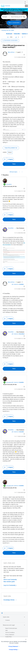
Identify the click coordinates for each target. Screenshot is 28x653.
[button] (4, 159)
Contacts (7, 620)
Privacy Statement (13, 646)
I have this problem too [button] (10, 147)
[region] (14, 645)
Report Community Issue (11, 628)
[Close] (26, 639)
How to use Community (10, 579)
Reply (14, 164)
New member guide (9, 581)
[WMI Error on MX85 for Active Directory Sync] (22, 172)
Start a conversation (14, 22)
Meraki (9, 152)
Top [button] (2, 613)
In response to (18, 284)
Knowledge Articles (9, 600)
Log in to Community (10, 585)
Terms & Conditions (10, 632)
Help (6, 630)
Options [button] (24, 33)
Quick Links (6, 617)
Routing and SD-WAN (8, 30)
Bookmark (9, 33)
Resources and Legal (9, 625)
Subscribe (17, 33)
